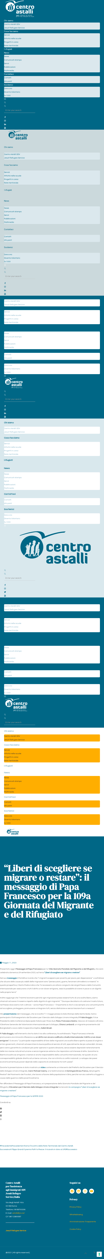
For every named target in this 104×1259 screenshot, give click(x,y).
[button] (52, 1108)
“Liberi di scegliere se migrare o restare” (62, 973)
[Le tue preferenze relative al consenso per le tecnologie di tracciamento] (99, 1254)
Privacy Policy (75, 1207)
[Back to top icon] (85, 1253)
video (43, 1067)
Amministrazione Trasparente (83, 1222)
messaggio (12, 978)
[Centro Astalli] (19, 17)
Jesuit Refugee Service (16, 1231)
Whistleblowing (76, 1215)
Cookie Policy (75, 1229)
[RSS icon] (95, 1253)
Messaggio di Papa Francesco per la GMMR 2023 (21, 1096)
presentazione (10, 1014)
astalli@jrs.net (18, 1213)
